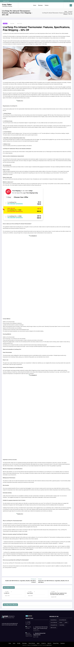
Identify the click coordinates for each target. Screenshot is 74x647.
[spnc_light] (67, 5)
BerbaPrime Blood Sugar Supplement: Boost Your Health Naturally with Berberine (58, 594)
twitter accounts (53, 627)
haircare (60, 622)
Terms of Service (32, 643)
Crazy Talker (7, 4)
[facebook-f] (64, 1)
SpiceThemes (49, 645)
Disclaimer (63, 643)
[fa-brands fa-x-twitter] (66, 1)
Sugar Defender (30, 593)
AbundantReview (54, 619)
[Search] (65, 5)
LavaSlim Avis (6, 593)
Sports (38, 643)
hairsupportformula (54, 625)
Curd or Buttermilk (54, 622)
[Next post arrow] (70, 581)
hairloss (66, 622)
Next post (40, 578)
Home (34, 5)
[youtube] (71, 1)
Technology (24, 643)
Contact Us (43, 643)
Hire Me (18, 643)
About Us (49, 643)
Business (40, 5)
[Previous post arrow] (3, 581)
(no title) (28, 622)
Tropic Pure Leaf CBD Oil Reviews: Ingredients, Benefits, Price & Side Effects (53, 581)
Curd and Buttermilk (62, 619)
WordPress (35, 645)
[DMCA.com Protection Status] (29, 615)
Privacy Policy (56, 643)
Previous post (33, 578)
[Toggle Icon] (71, 5)
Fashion (46, 5)
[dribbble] (67, 1)
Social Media (62, 625)
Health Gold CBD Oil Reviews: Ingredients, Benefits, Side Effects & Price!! (20, 581)
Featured (5, 23)
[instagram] (69, 1)
